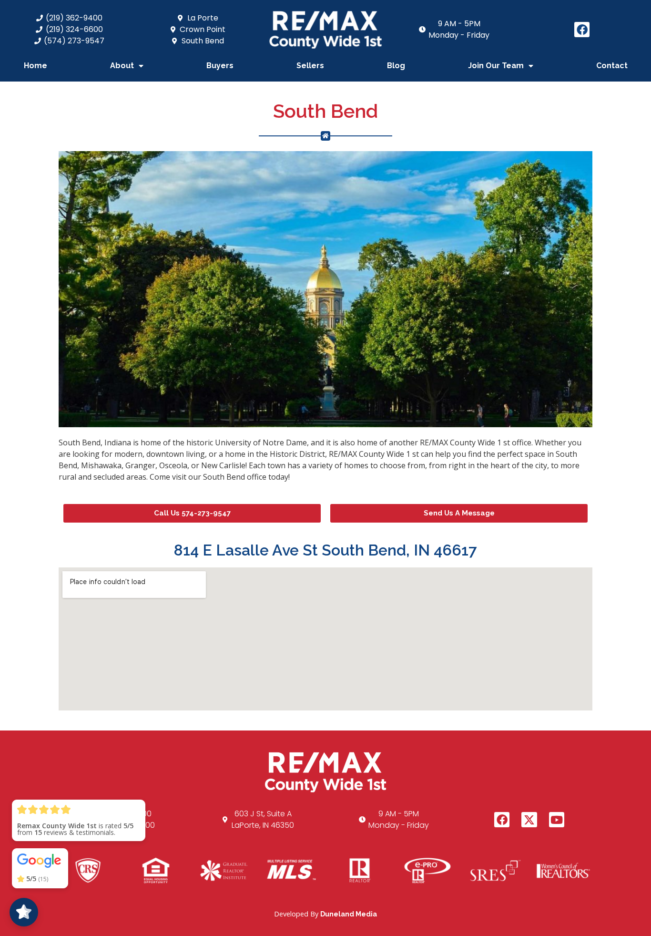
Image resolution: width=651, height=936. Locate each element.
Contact (612, 65)
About (122, 65)
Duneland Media (348, 914)
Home (35, 65)
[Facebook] (582, 29)
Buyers (220, 65)
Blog (396, 65)
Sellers (310, 65)
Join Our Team (496, 65)
